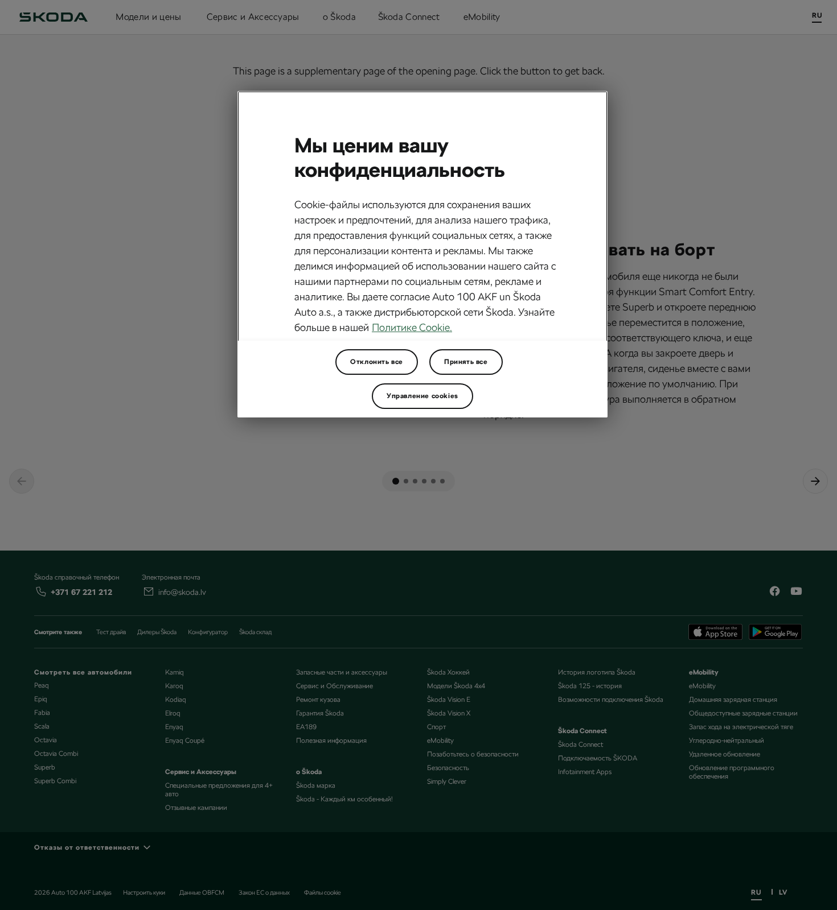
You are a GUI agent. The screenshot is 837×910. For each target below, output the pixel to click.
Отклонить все (376, 362)
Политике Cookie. (412, 327)
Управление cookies (422, 396)
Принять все (466, 362)
